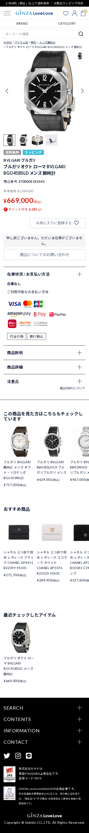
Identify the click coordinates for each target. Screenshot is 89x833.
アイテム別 (21, 42)
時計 (33, 42)
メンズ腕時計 (47, 42)
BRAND (22, 23)
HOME (8, 42)
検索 (81, 34)
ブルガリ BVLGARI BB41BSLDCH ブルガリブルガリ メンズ (52, 467)
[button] (82, 91)
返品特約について (72, 388)
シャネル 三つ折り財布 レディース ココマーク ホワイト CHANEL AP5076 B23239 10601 (52, 562)
